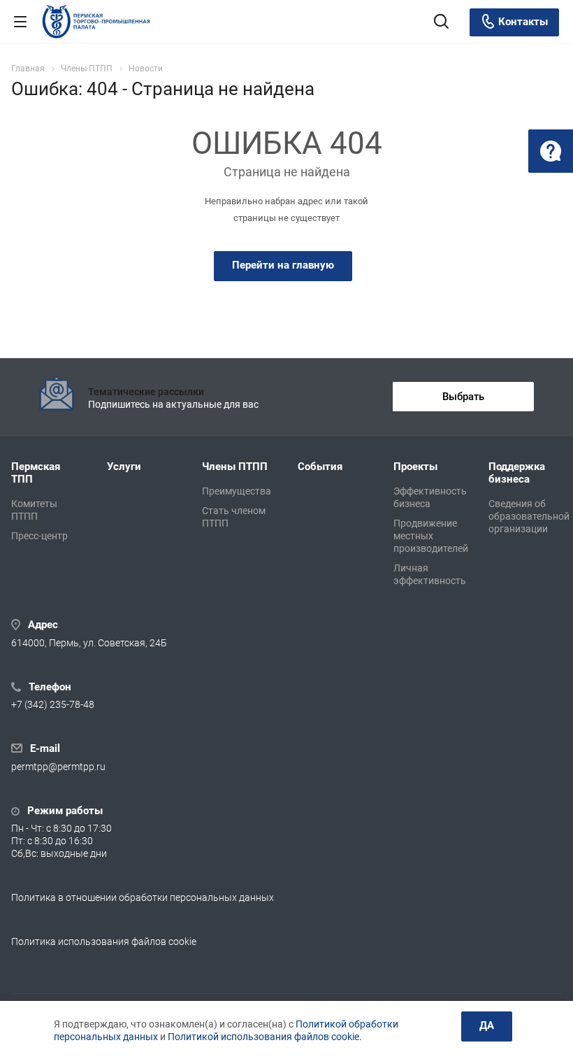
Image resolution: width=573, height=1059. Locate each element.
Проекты (415, 466)
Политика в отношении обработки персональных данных (142, 897)
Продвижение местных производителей (430, 536)
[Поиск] (441, 22)
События (320, 466)
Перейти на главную (283, 265)
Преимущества (236, 491)
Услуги (124, 466)
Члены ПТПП (235, 466)
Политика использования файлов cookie (103, 941)
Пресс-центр (39, 535)
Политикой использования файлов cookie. (265, 1036)
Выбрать (463, 396)
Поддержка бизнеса (516, 472)
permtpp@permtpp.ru (58, 766)
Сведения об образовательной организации (529, 516)
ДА (486, 1025)
